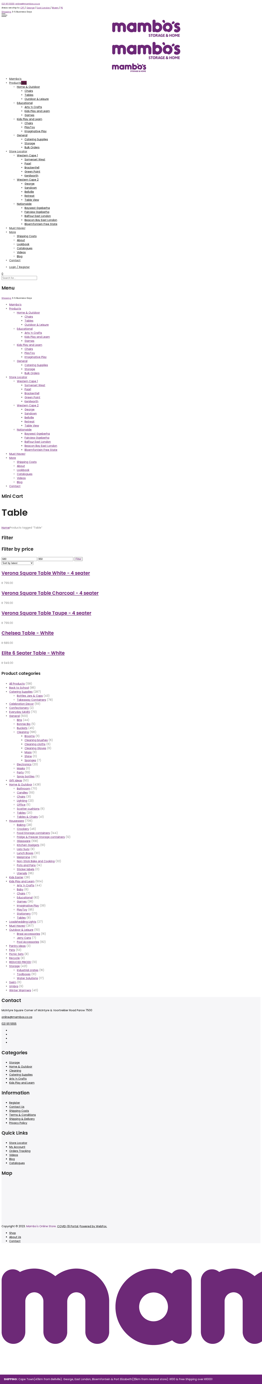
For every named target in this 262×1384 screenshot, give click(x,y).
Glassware (23, 841)
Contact (15, 260)
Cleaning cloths (35, 744)
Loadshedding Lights (22, 922)
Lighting (22, 801)
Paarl (28, 163)
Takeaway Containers (31, 700)
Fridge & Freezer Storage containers (41, 837)
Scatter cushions (28, 809)
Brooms (30, 736)
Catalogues (24, 248)
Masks (21, 768)
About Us (15, 1237)
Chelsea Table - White (28, 633)
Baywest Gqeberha (37, 208)
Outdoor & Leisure (37, 99)
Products (15, 83)
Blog (19, 256)
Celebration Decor (21, 704)
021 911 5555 (8, 3)
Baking (21, 825)
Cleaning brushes (36, 740)
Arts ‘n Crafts (33, 107)
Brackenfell (32, 167)
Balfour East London (38, 216)
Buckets (22, 728)
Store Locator (18, 151)
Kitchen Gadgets (28, 845)
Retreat (30, 196)
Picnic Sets (16, 954)
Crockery (23, 829)
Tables (29, 95)
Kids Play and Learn (37, 111)
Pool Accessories (28, 942)
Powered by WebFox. (93, 1226)
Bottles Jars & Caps (30, 696)
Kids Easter (16, 877)
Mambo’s (15, 79)
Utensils (22, 873)
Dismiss (218, 1379)
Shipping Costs (27, 236)
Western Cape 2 (28, 180)
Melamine (23, 857)
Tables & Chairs (27, 817)
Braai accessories (28, 934)
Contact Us (16, 1107)
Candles (22, 793)
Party (20, 772)
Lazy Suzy (23, 849)
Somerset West (35, 159)
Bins (19, 720)
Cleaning (23, 732)
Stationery (24, 914)
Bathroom (23, 788)
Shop (12, 1233)
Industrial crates (27, 970)
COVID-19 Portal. (68, 1226)
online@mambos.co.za (27, 3)
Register (14, 1103)
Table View (32, 200)
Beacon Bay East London (41, 220)
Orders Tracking (19, 1151)
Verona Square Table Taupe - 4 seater (46, 613)
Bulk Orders (32, 147)
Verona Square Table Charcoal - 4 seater (50, 593)
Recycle (14, 958)
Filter (78, 559)
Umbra (13, 986)
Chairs (29, 91)
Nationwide (24, 204)
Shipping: (6, 11)
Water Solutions (27, 978)
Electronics (24, 764)
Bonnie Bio (23, 724)
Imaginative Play (36, 131)
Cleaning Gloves (35, 748)
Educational (25, 103)
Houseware (16, 821)
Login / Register (19, 267)
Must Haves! (17, 228)
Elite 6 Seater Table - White (33, 653)
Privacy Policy (18, 1123)
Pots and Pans (26, 865)
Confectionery (19, 708)
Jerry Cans (24, 938)
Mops (28, 752)
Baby (20, 889)
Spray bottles (26, 776)
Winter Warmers (20, 990)
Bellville (29, 192)
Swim (12, 982)
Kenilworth (31, 176)
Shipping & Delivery (22, 1119)
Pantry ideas (17, 946)
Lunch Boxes (25, 853)
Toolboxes (23, 974)
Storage (30, 143)
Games (29, 115)
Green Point (32, 172)
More (12, 232)
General (22, 135)
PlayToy (30, 127)
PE (62, 7)
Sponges (30, 760)
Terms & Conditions (22, 1115)
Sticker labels (25, 869)
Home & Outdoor (28, 87)
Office (21, 805)
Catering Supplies (36, 139)
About (21, 240)
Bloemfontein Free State (41, 224)
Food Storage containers (33, 833)
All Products (17, 684)
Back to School (19, 688)
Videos (21, 252)
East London (43, 7)
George (30, 7)
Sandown (31, 188)
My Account (17, 1147)
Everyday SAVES (19, 712)
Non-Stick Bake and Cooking (36, 861)
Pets (12, 950)
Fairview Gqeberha (37, 212)
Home (6, 528)
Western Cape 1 (27, 155)
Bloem (55, 7)
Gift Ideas (15, 780)
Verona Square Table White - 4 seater (46, 573)
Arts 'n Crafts (25, 885)
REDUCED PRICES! (20, 962)
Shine (28, 756)
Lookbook (23, 244)
